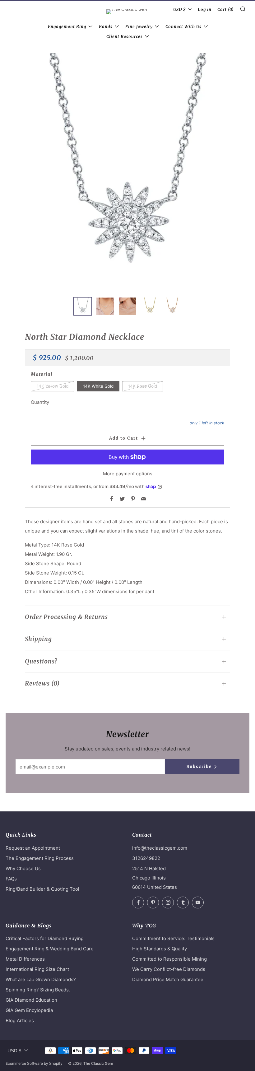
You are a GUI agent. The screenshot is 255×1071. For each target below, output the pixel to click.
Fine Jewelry (139, 26)
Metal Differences (25, 959)
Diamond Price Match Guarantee (167, 979)
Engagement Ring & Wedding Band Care (50, 949)
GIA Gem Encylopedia (29, 1010)
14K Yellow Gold (52, 386)
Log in (204, 9)
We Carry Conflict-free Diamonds (168, 969)
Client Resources (124, 36)
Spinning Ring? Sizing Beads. (38, 990)
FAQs (11, 879)
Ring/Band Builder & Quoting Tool (42, 889)
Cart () (225, 9)
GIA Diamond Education (31, 1000)
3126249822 (146, 858)
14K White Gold (98, 386)
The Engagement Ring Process (40, 858)
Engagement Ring (67, 26)
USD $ (179, 9)
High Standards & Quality (159, 949)
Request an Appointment (33, 848)
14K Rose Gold (142, 386)
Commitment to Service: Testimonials (173, 938)
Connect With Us (183, 26)
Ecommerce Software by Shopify (34, 1063)
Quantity (40, 402)
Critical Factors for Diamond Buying (45, 938)
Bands (106, 26)
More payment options (127, 474)
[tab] (82, 306)
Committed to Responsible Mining (169, 959)
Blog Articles (20, 1020)
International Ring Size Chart (37, 969)
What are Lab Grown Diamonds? (41, 979)
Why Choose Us (23, 868)
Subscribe (199, 766)
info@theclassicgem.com (159, 848)
